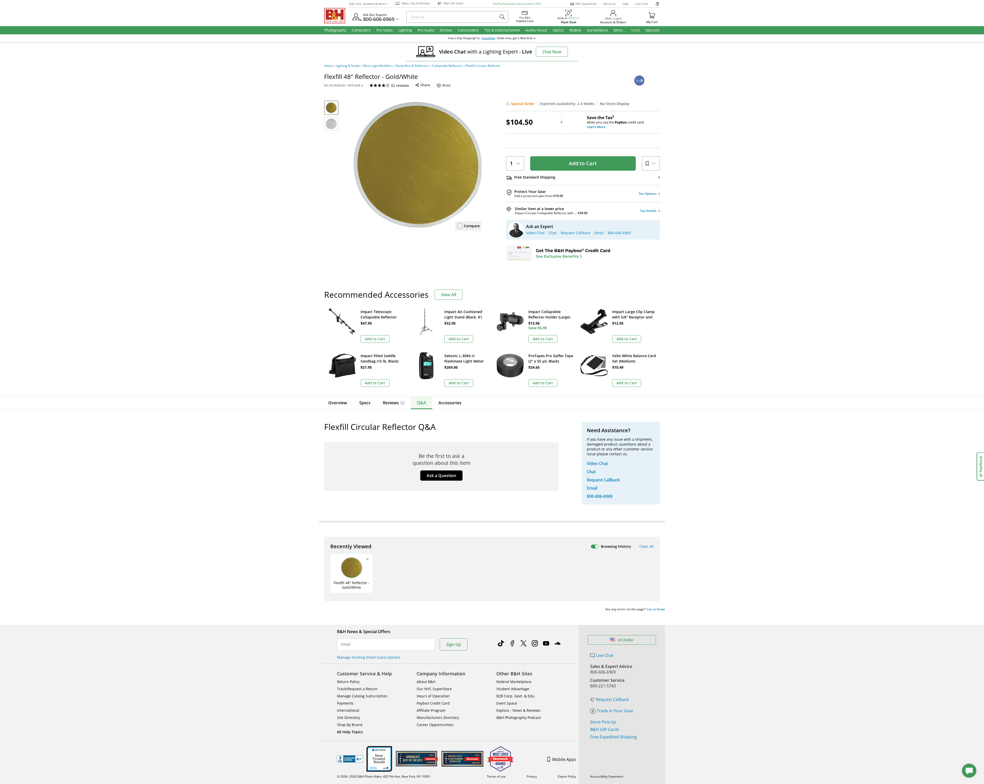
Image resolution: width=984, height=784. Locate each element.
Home (328, 65)
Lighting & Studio (348, 65)
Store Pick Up (603, 722)
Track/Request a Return (357, 688)
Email (346, 644)
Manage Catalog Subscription (362, 696)
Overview (337, 403)
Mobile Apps (564, 759)
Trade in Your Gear (615, 711)
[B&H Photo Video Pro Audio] (336, 15)
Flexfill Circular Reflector (483, 65)
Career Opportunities (435, 724)
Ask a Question (441, 475)
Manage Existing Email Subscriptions (368, 657)
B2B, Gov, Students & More (367, 4)
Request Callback (612, 699)
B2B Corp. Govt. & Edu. (515, 696)
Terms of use (496, 776)
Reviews (394, 403)
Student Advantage (512, 688)
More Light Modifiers (378, 65)
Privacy (532, 776)
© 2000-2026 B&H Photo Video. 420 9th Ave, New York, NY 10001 (383, 776)
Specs (365, 403)
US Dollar (626, 639)
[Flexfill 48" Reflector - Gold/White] (418, 165)
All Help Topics (350, 731)
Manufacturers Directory (438, 717)
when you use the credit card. (615, 122)
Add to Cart (583, 163)
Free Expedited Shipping (613, 737)
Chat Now (551, 52)
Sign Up (453, 644)
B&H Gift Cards (604, 729)
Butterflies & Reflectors (412, 65)
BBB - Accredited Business (350, 759)
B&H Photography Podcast (518, 717)
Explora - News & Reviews (518, 710)
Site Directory (348, 717)
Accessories (450, 403)
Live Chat (642, 4)
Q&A (421, 403)
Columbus (488, 38)
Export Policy (567, 776)
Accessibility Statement (606, 776)
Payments (345, 703)
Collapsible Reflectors (447, 65)
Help (625, 4)
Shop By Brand (349, 724)
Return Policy (348, 681)
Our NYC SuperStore (434, 688)
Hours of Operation (433, 696)
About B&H (426, 681)
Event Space (506, 703)
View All (448, 294)
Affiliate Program (431, 710)
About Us (609, 4)
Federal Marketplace (513, 681)
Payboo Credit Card (433, 703)
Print (446, 85)
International (348, 710)
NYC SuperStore (586, 4)
